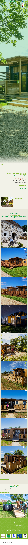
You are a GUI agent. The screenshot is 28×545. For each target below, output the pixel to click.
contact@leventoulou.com (18, 525)
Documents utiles (18, 526)
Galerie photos (18, 198)
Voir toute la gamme (4, 479)
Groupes (17, 1)
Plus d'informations (4, 492)
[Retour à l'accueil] (3, 3)
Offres (12, 1)
